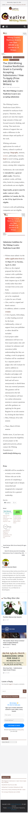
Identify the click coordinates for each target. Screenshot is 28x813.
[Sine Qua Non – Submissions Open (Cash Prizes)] (14, 653)
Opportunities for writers (18, 57)
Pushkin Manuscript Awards (12, 617)
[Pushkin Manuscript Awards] (14, 602)
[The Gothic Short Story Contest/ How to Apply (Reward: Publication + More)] (14, 626)
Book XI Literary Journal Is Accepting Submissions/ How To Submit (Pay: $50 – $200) (14, 553)
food (4, 159)
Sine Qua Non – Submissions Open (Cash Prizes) (12, 669)
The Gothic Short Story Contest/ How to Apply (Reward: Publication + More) (13, 642)
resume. (8, 312)
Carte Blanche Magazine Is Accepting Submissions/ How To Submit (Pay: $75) (7, 534)
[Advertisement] (14, 759)
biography (14, 153)
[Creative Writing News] (14, 8)
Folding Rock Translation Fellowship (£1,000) (12, 787)
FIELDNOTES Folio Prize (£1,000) (9, 784)
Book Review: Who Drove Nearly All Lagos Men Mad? (14, 546)
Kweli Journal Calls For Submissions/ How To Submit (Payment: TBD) (7, 518)
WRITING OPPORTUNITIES (14, 59)
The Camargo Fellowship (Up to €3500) (11, 792)
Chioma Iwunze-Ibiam (15, 87)
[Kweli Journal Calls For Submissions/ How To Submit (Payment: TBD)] (7, 512)
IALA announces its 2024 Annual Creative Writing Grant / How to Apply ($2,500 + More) (17, 519)
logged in (11, 684)
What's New (6, 59)
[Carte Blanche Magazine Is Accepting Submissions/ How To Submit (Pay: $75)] (7, 527)
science (5, 156)
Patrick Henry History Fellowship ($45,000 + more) (13, 789)
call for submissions (8, 57)
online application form (14, 259)
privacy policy (20, 729)
